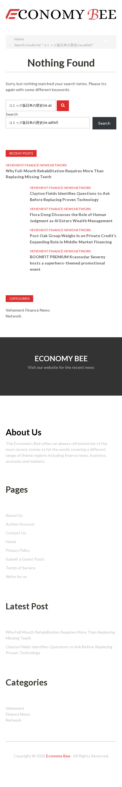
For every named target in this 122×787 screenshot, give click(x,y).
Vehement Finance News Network (36, 165)
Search (110, 5)
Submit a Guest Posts (25, 559)
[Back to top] (106, 771)
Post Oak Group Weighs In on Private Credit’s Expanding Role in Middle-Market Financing (73, 238)
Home (11, 541)
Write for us (16, 576)
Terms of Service (20, 567)
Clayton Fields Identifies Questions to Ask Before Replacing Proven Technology (70, 196)
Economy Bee (58, 755)
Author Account (20, 524)
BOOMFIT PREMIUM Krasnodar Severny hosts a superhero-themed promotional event (67, 263)
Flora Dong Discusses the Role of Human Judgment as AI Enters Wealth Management (71, 217)
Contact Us (16, 532)
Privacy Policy (18, 550)
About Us (14, 515)
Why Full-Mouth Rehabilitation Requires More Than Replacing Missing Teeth (55, 173)
